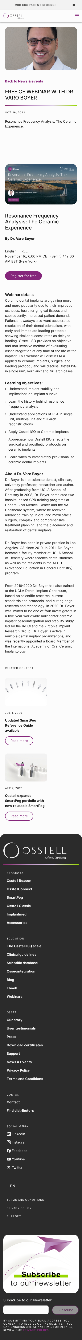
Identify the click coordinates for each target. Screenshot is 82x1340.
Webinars (14, 996)
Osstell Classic (19, 906)
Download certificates (25, 1045)
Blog (10, 980)
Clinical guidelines (21, 954)
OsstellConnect (19, 889)
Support (13, 1053)
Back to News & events (24, 81)
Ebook (12, 988)
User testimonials (21, 1028)
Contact (13, 1102)
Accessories (17, 923)
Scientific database (22, 963)
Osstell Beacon (19, 880)
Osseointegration (21, 971)
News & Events (19, 1062)
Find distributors (20, 1110)
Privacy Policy (18, 1070)
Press (11, 1037)
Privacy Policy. (36, 1330)
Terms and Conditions (25, 1079)
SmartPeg (15, 897)
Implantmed (16, 914)
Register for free (23, 276)
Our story (14, 1020)
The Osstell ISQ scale (24, 946)
